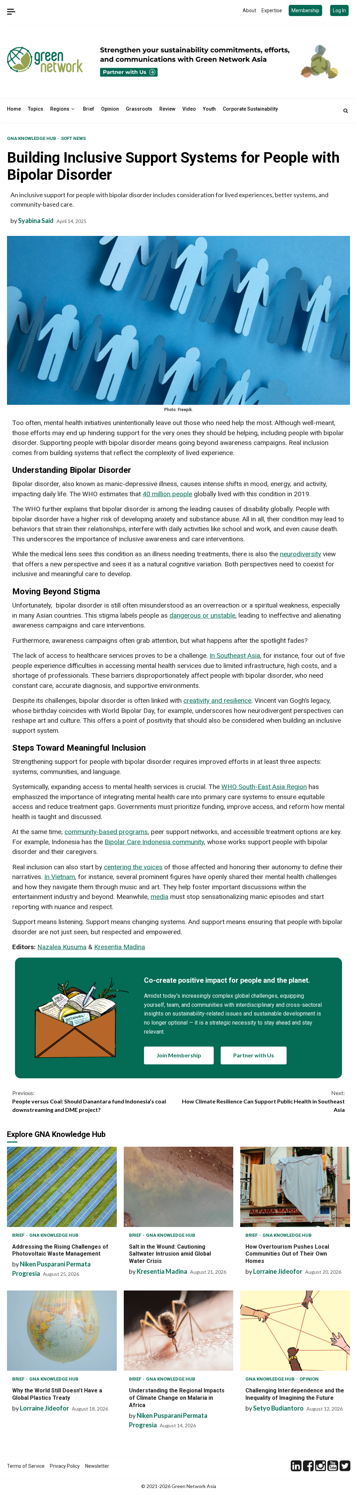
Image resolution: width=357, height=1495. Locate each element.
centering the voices (133, 867)
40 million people (167, 494)
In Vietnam (59, 877)
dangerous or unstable (202, 615)
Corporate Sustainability (250, 109)
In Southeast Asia (235, 656)
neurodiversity (300, 554)
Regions (59, 109)
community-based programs (106, 832)
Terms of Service (26, 1466)
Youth (209, 109)
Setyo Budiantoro (278, 1408)
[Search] (345, 110)
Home (14, 109)
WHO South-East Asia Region (264, 787)
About (249, 10)
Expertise (271, 10)
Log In (339, 10)
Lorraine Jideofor (277, 1271)
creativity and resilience (217, 701)
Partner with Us (253, 1055)
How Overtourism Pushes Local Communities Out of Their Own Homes (295, 1187)
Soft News (73, 138)
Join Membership (179, 1055)
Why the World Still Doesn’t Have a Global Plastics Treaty (62, 1331)
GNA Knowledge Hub (32, 138)
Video (189, 109)
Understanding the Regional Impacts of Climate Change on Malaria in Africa (179, 1331)
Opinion (110, 109)
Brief (88, 109)
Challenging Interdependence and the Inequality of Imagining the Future (295, 1331)
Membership (305, 10)
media (159, 897)
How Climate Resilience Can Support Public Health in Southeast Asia (263, 1101)
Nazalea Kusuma (61, 947)
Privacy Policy (65, 1466)
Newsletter (97, 1466)
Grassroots (139, 109)
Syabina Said (36, 220)
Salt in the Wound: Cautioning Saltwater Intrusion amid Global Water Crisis (179, 1187)
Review (167, 109)
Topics (35, 109)
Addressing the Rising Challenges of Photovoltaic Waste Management (62, 1187)
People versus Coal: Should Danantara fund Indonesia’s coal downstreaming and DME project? (89, 1101)
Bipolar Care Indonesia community (154, 842)
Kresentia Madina (119, 947)
